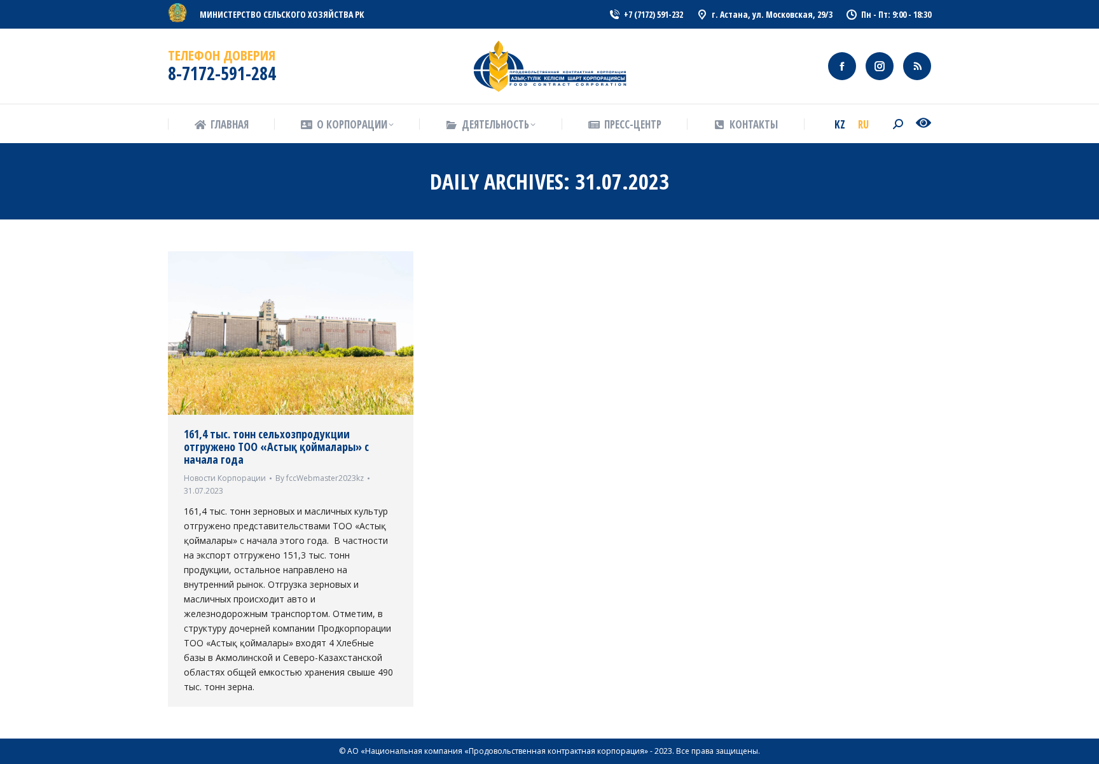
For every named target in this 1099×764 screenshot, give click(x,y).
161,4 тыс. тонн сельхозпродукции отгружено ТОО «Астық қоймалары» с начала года (276, 446)
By (319, 478)
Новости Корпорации (225, 478)
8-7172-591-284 (222, 73)
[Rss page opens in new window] (917, 66)
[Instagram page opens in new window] (880, 66)
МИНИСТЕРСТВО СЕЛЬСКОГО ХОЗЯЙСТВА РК (282, 14)
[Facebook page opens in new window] (842, 66)
